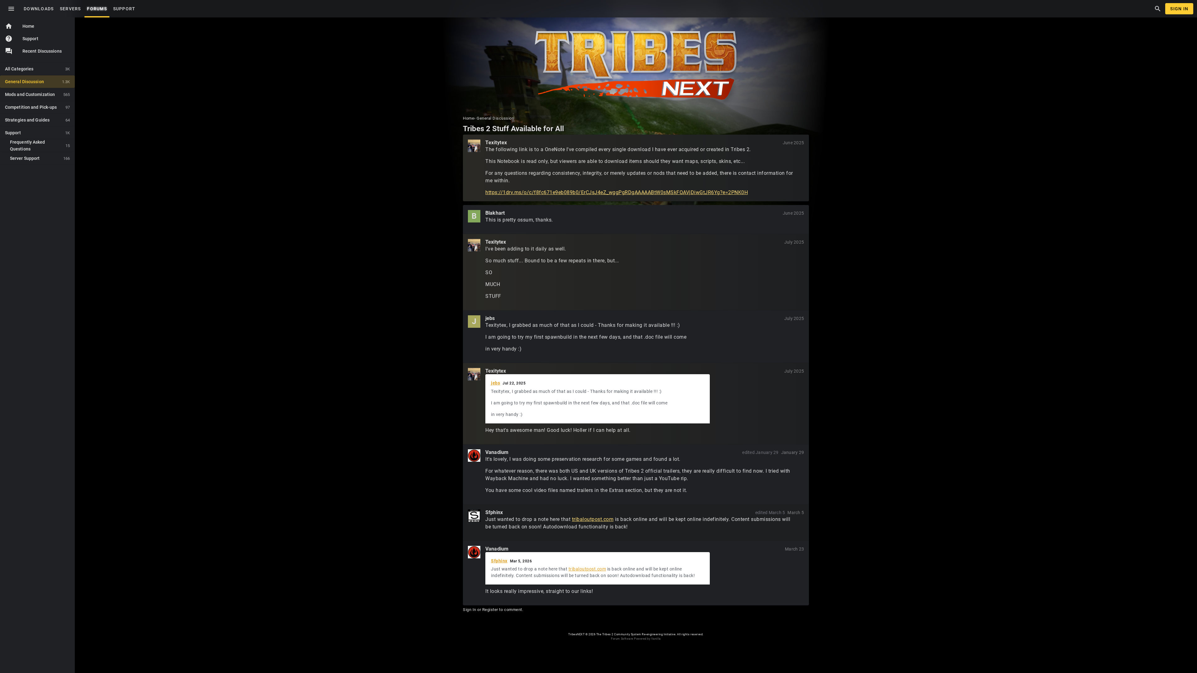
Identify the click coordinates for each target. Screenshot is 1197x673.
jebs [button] (495, 382)
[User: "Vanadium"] (474, 455)
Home (19, 26)
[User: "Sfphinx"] (474, 515)
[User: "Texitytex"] (474, 146)
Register (490, 609)
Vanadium (496, 452)
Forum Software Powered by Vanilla (636, 638)
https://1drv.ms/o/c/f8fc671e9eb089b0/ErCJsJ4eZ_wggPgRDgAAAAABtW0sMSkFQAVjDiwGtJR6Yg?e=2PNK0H (616, 192)
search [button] (1157, 8)
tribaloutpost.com (593, 519)
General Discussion (37, 81)
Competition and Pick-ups (37, 107)
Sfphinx (494, 512)
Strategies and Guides (37, 119)
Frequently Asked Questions (40, 145)
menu (11, 8)
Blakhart (495, 213)
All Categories (37, 68)
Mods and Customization (37, 94)
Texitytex (496, 143)
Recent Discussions (42, 51)
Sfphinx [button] (499, 560)
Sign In (1179, 8)
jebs (490, 318)
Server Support (40, 158)
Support (21, 38)
